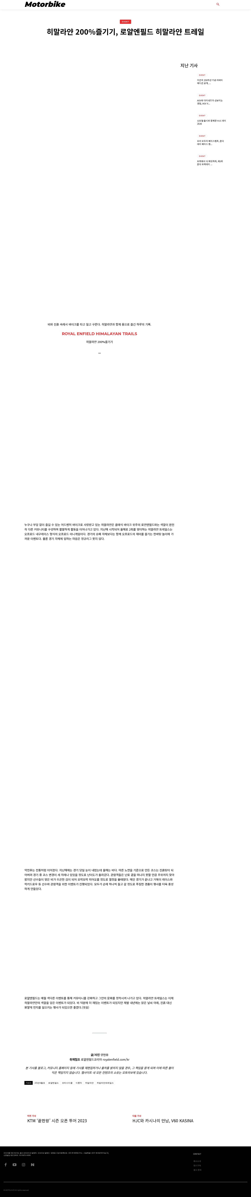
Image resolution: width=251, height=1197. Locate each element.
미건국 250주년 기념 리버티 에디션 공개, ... (210, 82)
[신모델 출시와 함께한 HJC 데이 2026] (187, 120)
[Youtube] (14, 1165)
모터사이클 (67, 1083)
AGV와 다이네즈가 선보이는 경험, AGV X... (210, 102)
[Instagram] (23, 1165)
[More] (187, 44)
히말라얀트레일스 (105, 1083)
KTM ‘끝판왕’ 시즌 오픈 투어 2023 (57, 1120)
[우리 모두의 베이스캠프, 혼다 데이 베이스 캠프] (187, 140)
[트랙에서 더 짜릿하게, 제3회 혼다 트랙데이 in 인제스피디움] (187, 160)
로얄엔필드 (53, 1083)
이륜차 (79, 1083)
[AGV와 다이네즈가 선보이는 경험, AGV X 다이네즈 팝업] (187, 99)
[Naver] (32, 1165)
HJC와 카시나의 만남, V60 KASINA (162, 1120)
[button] (221, 4)
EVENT (125, 22)
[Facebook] (5, 1165)
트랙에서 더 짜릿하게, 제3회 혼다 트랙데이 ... (210, 163)
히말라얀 (89, 1083)
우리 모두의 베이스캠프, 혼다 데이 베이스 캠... (210, 142)
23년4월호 (40, 1083)
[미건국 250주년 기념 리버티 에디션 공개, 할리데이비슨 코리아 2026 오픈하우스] (187, 79)
